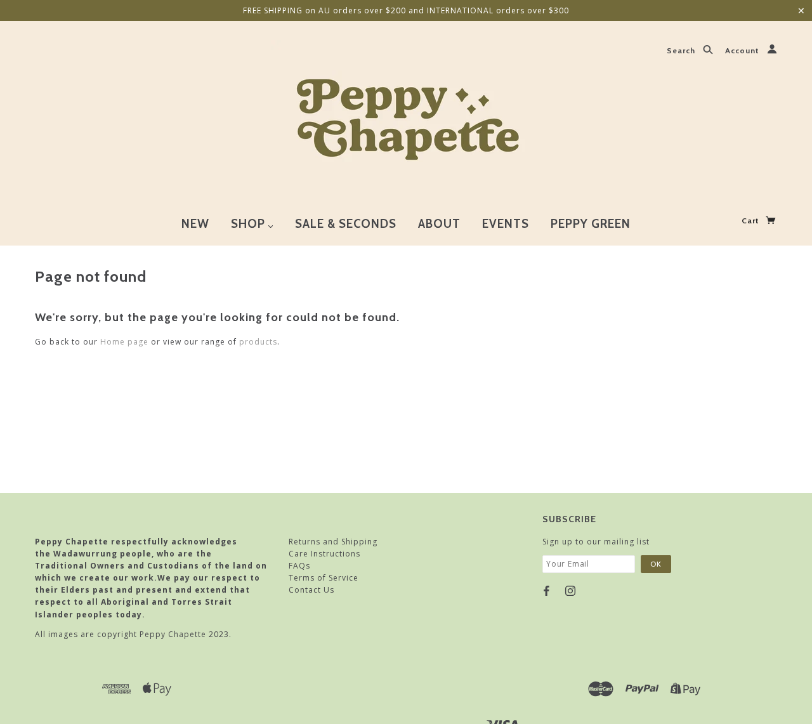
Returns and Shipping (333, 541)
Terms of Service (323, 577)
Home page (124, 341)
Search (682, 51)
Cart (752, 220)
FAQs (299, 565)
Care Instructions (324, 553)
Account (743, 51)
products (258, 341)
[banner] (406, 116)
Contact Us (311, 589)
